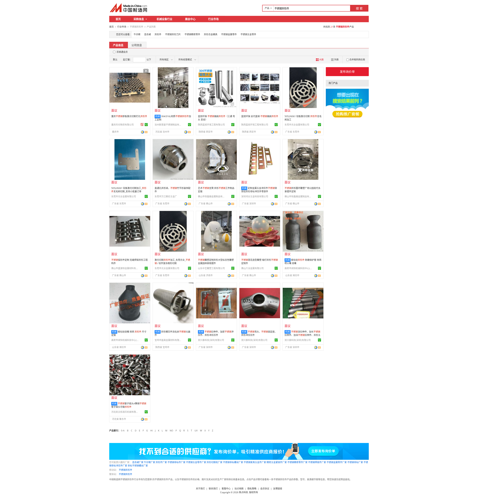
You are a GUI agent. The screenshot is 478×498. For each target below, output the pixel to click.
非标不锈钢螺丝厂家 (138, 465)
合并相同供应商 (357, 59)
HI (151, 430)
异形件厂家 (161, 462)
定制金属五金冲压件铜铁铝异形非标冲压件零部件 (259, 190)
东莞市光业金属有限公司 (297, 124)
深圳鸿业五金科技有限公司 (254, 196)
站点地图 (239, 488)
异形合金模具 (210, 34)
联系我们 (213, 488)
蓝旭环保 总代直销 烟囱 (259, 116)
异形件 (158, 34)
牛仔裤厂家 (149, 462)
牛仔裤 (137, 34)
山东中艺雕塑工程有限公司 (211, 268)
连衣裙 (147, 34)
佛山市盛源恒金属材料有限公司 (125, 268)
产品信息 (118, 45)
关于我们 (200, 488)
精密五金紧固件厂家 (277, 462)
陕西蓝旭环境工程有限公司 (211, 124)
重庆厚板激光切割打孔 (129, 116)
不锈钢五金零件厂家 (196, 462)
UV (196, 430)
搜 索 (359, 8)
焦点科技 (243, 492)
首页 (118, 19)
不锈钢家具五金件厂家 (255, 462)
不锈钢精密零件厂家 (297, 462)
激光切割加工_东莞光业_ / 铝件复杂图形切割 (172, 261)
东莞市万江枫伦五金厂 (166, 196)
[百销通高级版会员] (142, 124)
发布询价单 (347, 72)
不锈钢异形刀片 (173, 34)
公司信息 (136, 45)
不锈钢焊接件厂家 (317, 462)
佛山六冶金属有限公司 (252, 268)
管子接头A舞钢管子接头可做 (128, 405)
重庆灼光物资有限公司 (122, 124)
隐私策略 (251, 488)
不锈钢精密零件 (192, 34)
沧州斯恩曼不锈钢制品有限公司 (169, 124)
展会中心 (190, 19)
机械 (157, 116)
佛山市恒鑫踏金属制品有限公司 (212, 196)
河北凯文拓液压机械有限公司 (125, 412)
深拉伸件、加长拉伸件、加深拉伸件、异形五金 (302, 335)
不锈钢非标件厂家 (176, 462)
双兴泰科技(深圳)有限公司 (211, 340)
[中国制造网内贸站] (128, 7)
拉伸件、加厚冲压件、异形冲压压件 (216, 333)
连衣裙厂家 (137, 462)
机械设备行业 (164, 19)
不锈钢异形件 (125, 470)
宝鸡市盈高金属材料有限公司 (169, 340)
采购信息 (139, 19)
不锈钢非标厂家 (355, 462)
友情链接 (277, 488)
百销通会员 (122, 52)
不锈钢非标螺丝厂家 (233, 462)
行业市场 (213, 19)
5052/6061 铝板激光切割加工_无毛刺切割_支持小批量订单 (128, 190)
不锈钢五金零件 (248, 34)
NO (171, 430)
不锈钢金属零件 (229, 34)
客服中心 (226, 488)
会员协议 (264, 488)
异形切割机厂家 (214, 462)
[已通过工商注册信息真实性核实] (146, 124)
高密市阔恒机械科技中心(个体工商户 (299, 268)
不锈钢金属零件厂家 (337, 462)
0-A (123, 430)
